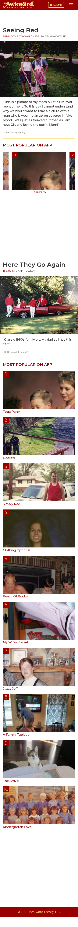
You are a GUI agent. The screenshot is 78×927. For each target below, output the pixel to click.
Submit (57, 4)
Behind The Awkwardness (21, 36)
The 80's (8, 270)
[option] (39, 174)
